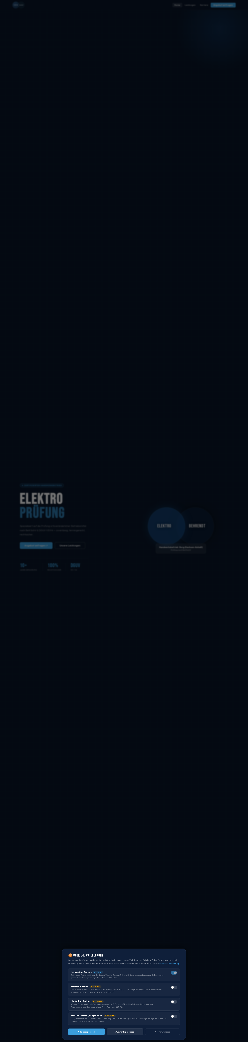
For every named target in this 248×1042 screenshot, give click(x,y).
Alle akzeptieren (86, 1031)
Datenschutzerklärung (169, 963)
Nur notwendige (162, 1032)
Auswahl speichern (125, 1031)
